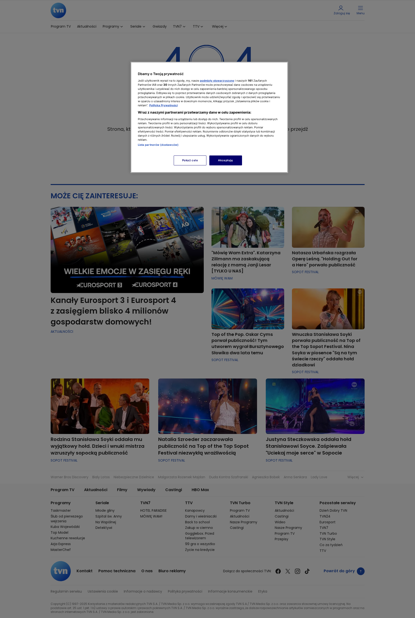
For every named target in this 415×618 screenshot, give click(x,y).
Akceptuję (225, 160)
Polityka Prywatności (163, 105)
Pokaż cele (190, 160)
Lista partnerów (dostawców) (158, 145)
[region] (209, 117)
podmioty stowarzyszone (217, 80)
